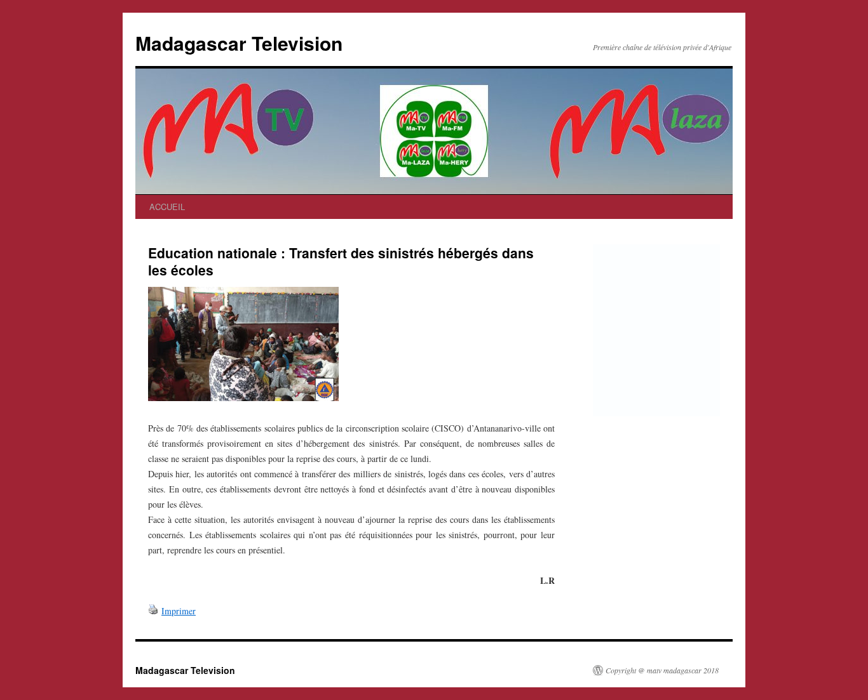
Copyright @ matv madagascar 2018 (662, 670)
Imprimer (178, 611)
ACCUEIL (167, 207)
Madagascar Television (238, 42)
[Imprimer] (153, 611)
